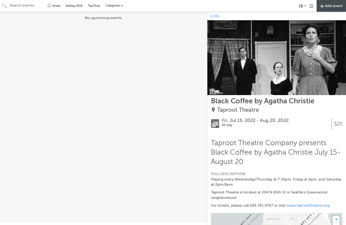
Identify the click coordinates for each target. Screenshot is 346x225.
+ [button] (336, 219)
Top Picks (94, 6)
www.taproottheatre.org (307, 205)
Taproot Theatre (238, 110)
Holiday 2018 (73, 6)
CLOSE (214, 16)
